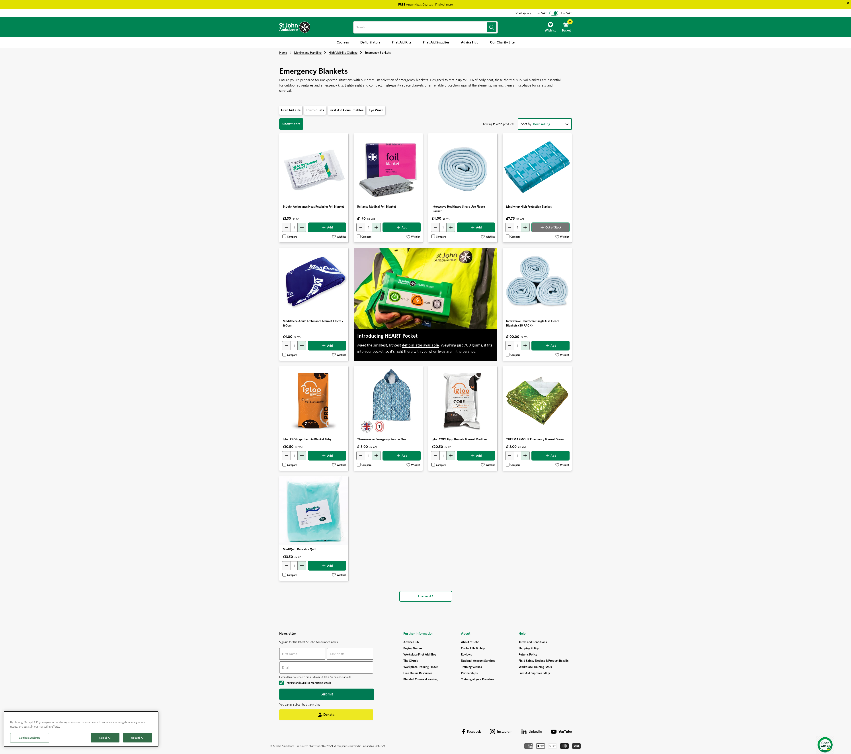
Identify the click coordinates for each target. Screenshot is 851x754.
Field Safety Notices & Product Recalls (543, 660)
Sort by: (526, 124)
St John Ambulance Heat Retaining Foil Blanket (313, 206)
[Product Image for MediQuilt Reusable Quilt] (313, 510)
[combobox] (425, 27)
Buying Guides (412, 648)
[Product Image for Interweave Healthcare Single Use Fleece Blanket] (462, 168)
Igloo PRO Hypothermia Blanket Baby (307, 439)
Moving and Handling (308, 52)
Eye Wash (376, 110)
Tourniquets (315, 110)
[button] (339, 237)
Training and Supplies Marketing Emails (308, 682)
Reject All (105, 737)
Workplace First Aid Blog (419, 654)
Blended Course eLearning (420, 679)
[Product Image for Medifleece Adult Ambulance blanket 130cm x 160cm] (313, 282)
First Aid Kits (291, 110)
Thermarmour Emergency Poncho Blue (381, 439)
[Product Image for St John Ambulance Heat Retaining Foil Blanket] (313, 168)
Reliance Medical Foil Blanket (376, 206)
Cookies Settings (29, 737)
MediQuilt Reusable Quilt (299, 549)
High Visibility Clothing (343, 52)
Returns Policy (528, 654)
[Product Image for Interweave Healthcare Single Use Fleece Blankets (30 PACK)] (537, 282)
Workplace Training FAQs (535, 667)
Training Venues (471, 667)
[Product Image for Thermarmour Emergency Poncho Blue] (388, 400)
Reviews (466, 654)
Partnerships (469, 673)
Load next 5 (425, 596)
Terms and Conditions (533, 642)
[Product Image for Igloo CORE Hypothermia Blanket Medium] (462, 400)
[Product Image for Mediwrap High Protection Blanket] (537, 168)
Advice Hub (411, 642)
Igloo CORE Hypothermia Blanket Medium (459, 439)
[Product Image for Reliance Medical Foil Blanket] (388, 168)
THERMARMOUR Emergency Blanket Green (535, 439)
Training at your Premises (477, 679)
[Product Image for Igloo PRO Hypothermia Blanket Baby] (313, 400)
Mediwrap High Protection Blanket (529, 206)
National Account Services (478, 660)
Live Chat (825, 745)
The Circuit (410, 660)
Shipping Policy (529, 648)
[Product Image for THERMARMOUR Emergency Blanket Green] (537, 400)
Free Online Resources (417, 673)
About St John (470, 642)
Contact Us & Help (473, 648)
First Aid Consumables (346, 110)
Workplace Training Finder (420, 667)
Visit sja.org (523, 13)
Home (283, 52)
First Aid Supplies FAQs (534, 673)
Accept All (137, 737)
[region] (81, 729)
